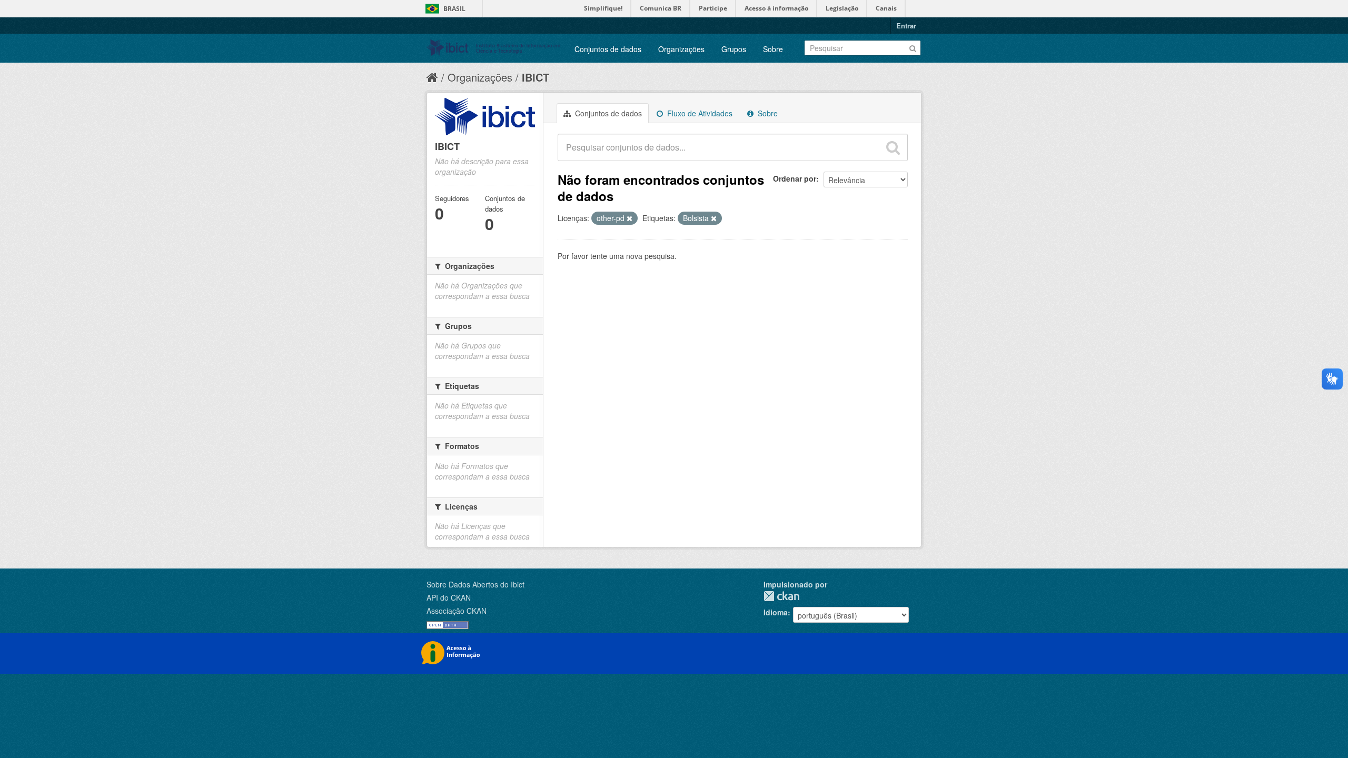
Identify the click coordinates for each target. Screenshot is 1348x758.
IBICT (535, 77)
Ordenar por (794, 178)
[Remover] (629, 218)
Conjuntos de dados (607, 49)
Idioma (776, 612)
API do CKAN (449, 597)
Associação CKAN (457, 610)
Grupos (733, 49)
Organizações (681, 49)
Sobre (773, 49)
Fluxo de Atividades (698, 113)
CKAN (781, 596)
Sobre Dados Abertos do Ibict (475, 584)
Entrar (906, 26)
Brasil (454, 8)
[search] (893, 147)
